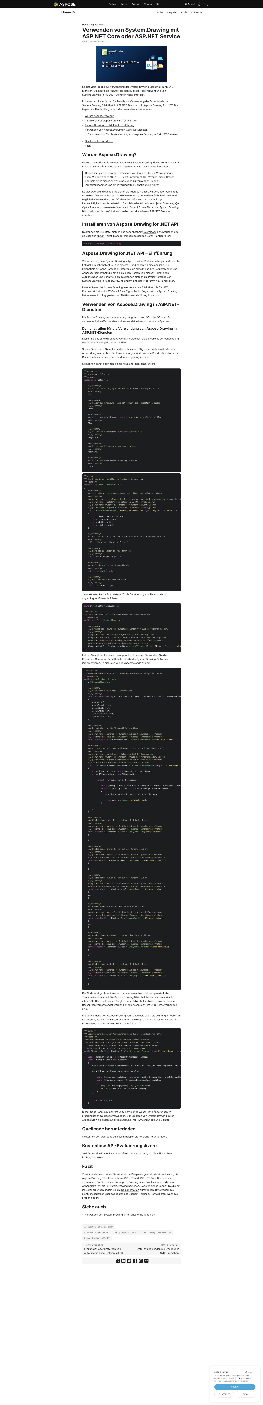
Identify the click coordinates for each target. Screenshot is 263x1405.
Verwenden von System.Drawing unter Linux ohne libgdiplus (120, 1214)
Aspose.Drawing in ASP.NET (96, 1232)
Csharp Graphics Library (125, 1232)
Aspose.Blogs (98, 24)
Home (66, 12)
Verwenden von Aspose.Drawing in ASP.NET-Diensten (116, 129)
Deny (245, 1394)
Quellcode (106, 1136)
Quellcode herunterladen (99, 141)
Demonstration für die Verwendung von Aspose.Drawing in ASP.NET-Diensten (133, 134)
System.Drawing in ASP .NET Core (155, 1232)
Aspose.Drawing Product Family (98, 1227)
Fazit (88, 145)
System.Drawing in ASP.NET (97, 1238)
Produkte (112, 4)
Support (135, 4)
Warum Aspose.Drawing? (99, 115)
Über (158, 4)
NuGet (100, 235)
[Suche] (206, 4)
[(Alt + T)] (73, 12)
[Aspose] (64, 4)
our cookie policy (241, 1381)
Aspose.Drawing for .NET (158, 105)
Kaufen (124, 4)
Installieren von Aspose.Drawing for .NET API (111, 120)
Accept (235, 1387)
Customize (224, 1394)
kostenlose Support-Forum (131, 1193)
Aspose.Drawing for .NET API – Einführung (109, 125)
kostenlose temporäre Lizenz (118, 1153)
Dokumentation (152, 166)
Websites (148, 4)
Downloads (149, 231)
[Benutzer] (199, 4)
